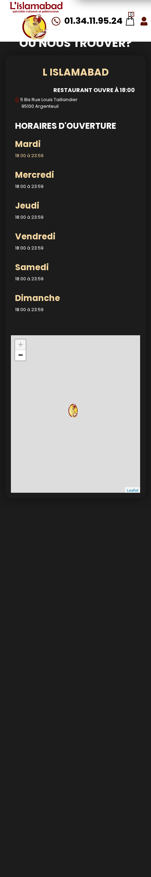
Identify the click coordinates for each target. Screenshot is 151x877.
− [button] (20, 355)
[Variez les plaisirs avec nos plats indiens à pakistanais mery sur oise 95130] (36, 21)
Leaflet (132, 490)
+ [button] (20, 344)
